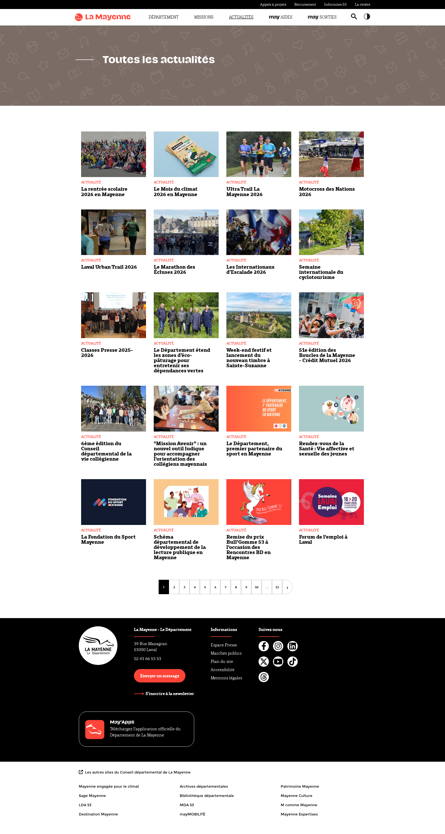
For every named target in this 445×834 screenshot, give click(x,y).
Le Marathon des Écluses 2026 (174, 269)
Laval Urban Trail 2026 (109, 266)
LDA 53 (85, 805)
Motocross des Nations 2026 (327, 191)
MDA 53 (187, 805)
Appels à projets (273, 4)
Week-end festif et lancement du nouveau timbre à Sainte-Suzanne (249, 357)
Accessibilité (222, 670)
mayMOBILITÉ (192, 814)
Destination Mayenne (98, 814)
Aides (280, 17)
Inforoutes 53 (335, 4)
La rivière (362, 4)
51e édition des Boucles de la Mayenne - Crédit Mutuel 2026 (327, 355)
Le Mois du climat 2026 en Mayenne (176, 191)
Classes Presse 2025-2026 (107, 352)
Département (164, 17)
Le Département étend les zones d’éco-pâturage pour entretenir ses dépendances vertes (182, 360)
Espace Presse (224, 645)
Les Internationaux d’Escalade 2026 (250, 269)
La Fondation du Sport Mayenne (108, 539)
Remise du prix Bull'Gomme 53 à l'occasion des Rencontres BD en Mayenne (248, 547)
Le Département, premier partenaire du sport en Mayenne (254, 448)
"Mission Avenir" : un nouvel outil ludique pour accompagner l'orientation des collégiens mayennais (180, 453)
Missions (203, 17)
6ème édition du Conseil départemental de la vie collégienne (106, 450)
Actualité (91, 182)
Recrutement (305, 4)
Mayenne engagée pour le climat (109, 786)
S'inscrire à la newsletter (170, 693)
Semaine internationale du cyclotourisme (321, 272)
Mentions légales (226, 678)
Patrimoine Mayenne (300, 786)
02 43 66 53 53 (147, 659)
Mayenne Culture (296, 795)
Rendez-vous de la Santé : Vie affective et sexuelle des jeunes (326, 448)
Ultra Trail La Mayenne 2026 (244, 191)
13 (279, 587)
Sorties (322, 17)
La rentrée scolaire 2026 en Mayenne (104, 191)
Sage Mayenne (92, 795)
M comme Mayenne (299, 805)
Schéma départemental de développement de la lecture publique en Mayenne (180, 547)
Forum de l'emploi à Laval (323, 539)
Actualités (241, 17)
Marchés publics (226, 653)
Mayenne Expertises (299, 814)
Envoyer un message (159, 676)
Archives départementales (204, 786)
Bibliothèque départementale (207, 795)
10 (258, 587)
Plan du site (222, 661)
